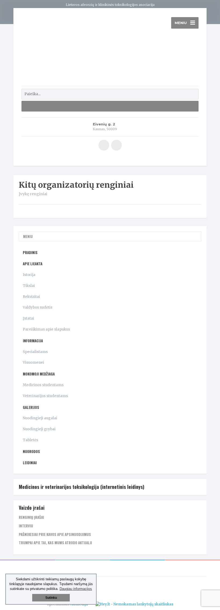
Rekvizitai (31, 296)
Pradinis (30, 252)
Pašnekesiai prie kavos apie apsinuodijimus (55, 534)
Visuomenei (33, 362)
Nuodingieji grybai (39, 429)
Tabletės (30, 440)
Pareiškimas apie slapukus (46, 329)
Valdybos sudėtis (37, 307)
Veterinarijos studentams (45, 396)
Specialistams (35, 352)
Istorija (29, 275)
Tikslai (29, 285)
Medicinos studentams (43, 385)
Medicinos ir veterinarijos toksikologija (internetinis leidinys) (81, 486)
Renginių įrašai (31, 517)
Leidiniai (30, 462)
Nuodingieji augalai (40, 418)
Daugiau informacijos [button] (76, 589)
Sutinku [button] (51, 598)
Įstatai (28, 318)
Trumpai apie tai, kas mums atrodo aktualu (55, 542)
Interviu (26, 525)
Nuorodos (31, 451)
